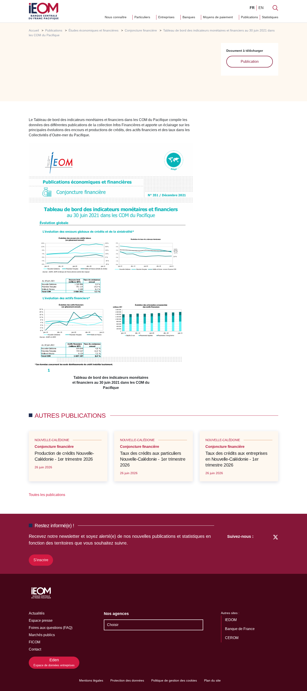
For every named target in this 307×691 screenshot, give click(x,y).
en (261, 8)
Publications (249, 17)
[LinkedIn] (259, 549)
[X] (275, 549)
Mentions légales (91, 680)
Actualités (36, 613)
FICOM (34, 642)
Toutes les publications (47, 495)
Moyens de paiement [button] (218, 17)
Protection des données (127, 680)
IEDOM (231, 620)
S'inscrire (40, 560)
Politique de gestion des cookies (174, 680)
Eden (54, 662)
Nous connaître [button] (116, 17)
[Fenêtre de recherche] (275, 8)
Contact (35, 649)
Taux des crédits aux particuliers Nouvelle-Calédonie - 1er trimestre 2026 (152, 459)
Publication (250, 61)
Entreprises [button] (166, 17)
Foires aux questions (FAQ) (50, 628)
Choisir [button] (112, 625)
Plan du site (212, 680)
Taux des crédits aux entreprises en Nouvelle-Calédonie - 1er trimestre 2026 (236, 459)
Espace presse (41, 620)
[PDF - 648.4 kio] (111, 259)
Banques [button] (189, 17)
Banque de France (240, 629)
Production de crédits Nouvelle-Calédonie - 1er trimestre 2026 (64, 456)
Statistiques (270, 17)
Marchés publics (42, 635)
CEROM (232, 638)
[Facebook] (267, 549)
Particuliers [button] (142, 17)
